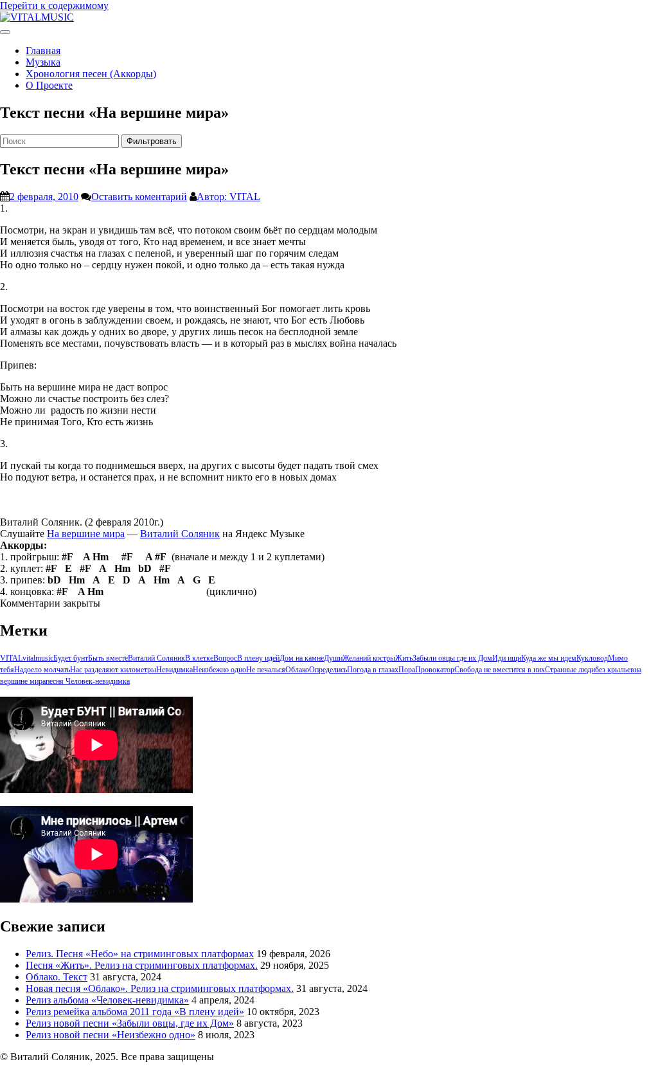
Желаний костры (368, 658)
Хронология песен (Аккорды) (91, 73)
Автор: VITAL (228, 196)
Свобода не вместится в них (499, 669)
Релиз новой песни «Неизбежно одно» (110, 1034)
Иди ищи (506, 658)
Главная (43, 50)
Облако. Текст (56, 976)
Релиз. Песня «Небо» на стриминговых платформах (140, 953)
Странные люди (570, 669)
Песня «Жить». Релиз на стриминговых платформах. (142, 965)
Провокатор (434, 669)
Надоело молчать (42, 669)
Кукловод (592, 658)
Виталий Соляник (180, 533)
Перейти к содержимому (54, 5)
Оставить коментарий (139, 196)
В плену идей (258, 658)
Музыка (43, 62)
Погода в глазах (372, 669)
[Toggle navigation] (5, 32)
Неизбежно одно (219, 669)
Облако (297, 669)
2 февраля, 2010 (44, 196)
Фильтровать (152, 141)
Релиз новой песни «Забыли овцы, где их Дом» (130, 1023)
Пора (406, 669)
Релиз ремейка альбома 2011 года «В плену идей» (135, 1011)
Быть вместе (108, 658)
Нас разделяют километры (113, 669)
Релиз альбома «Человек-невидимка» (107, 1000)
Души (333, 658)
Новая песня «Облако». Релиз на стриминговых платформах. (160, 988)
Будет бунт (70, 658)
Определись (328, 669)
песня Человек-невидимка (88, 681)
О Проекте (49, 85)
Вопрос (225, 658)
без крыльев (614, 669)
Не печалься (265, 669)
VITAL (11, 658)
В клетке (199, 658)
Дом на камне (302, 658)
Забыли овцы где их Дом (452, 658)
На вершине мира (86, 533)
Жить (404, 658)
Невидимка (174, 669)
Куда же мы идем (548, 658)
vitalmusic (37, 658)
